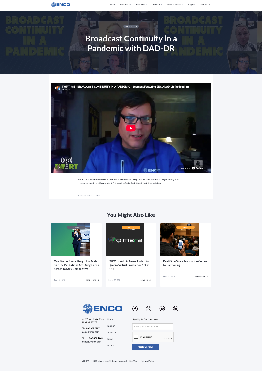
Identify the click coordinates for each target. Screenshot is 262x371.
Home (110, 319)
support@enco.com (91, 342)
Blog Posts (131, 26)
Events (110, 345)
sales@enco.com (90, 332)
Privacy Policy (147, 361)
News (110, 339)
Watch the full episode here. (149, 183)
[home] (60, 4)
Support (191, 4)
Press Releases (76, 228)
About (112, 4)
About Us (111, 332)
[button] (125, 5)
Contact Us (205, 4)
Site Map (133, 361)
